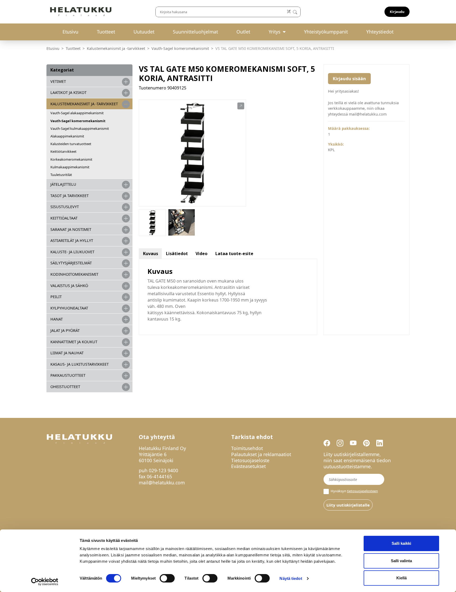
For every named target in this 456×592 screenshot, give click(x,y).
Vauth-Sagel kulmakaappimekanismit (79, 128)
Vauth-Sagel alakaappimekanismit (77, 113)
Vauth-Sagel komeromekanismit (180, 48)
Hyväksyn (354, 491)
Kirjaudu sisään (349, 79)
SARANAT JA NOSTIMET (70, 229)
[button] (241, 106)
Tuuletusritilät (61, 174)
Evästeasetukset (248, 466)
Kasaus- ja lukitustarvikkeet (79, 364)
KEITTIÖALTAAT (64, 218)
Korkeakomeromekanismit (71, 159)
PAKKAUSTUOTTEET (68, 375)
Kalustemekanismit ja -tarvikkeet (116, 48)
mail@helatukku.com (162, 482)
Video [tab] (201, 253)
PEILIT (56, 296)
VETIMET (58, 81)
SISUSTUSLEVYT (64, 206)
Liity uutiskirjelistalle (348, 505)
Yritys (274, 31)
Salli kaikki (401, 543)
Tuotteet (106, 31)
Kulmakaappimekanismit (69, 167)
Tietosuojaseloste (250, 460)
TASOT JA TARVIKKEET (69, 195)
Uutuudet (144, 31)
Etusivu (70, 31)
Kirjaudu (397, 11)
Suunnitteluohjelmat (195, 31)
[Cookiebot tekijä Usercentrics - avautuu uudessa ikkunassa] (45, 582)
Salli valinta (401, 560)
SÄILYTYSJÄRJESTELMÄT (71, 262)
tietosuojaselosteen (362, 491)
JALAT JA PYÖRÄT (65, 330)
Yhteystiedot (379, 31)
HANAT (56, 319)
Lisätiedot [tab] (177, 253)
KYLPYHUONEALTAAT (69, 308)
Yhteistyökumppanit (326, 31)
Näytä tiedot (290, 578)
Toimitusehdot (247, 448)
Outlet (243, 31)
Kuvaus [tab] (150, 253)
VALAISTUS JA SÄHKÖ (69, 285)
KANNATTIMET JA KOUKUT (73, 341)
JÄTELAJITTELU (63, 184)
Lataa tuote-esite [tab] (234, 253)
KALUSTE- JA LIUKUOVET (72, 251)
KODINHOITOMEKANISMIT (74, 274)
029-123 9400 (163, 470)
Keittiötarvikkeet (63, 151)
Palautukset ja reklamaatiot (261, 454)
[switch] (167, 578)
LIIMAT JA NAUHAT (67, 352)
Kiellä (401, 578)
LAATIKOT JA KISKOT (68, 92)
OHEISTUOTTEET (65, 386)
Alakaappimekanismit (67, 136)
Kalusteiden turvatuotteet (70, 143)
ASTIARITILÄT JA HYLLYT (71, 240)
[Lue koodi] (289, 12)
